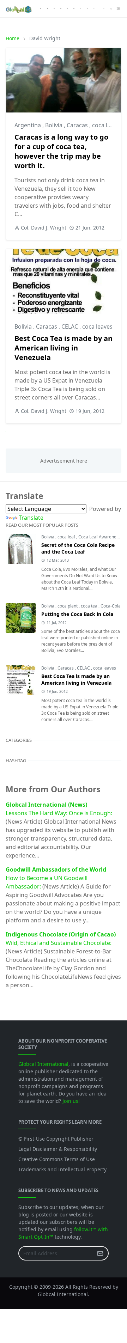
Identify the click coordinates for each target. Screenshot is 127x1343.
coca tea (89, 606)
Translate (31, 517)
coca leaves (107, 125)
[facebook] (47, 9)
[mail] (87, 9)
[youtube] (67, 9)
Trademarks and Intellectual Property (62, 1169)
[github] (80, 9)
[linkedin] (74, 9)
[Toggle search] (111, 8)
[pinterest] (61, 9)
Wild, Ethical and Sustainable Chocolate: (58, 943)
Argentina (28, 125)
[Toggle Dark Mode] (104, 8)
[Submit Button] (100, 1253)
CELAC (70, 326)
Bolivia (54, 125)
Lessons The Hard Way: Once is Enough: (59, 813)
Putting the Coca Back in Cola (77, 614)
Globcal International (43, 1064)
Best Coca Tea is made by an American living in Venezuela (63, 348)
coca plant (68, 606)
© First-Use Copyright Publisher (55, 1138)
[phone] (94, 9)
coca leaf (67, 537)
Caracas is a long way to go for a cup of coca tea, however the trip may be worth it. (61, 151)
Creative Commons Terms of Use (56, 1159)
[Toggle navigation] (118, 8)
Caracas (78, 125)
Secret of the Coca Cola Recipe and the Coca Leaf (78, 548)
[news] (40, 9)
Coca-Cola (111, 606)
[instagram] (54, 9)
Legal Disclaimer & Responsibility (57, 1149)
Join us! (71, 1101)
